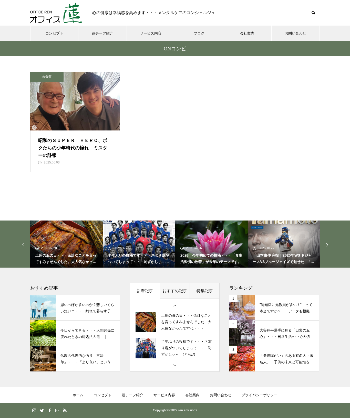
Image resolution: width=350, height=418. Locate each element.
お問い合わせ (295, 33)
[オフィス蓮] (56, 13)
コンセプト (54, 33)
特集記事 (205, 291)
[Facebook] (49, 410)
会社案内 (247, 33)
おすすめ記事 (174, 291)
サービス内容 (150, 33)
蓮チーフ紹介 (102, 33)
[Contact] (57, 410)
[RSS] (64, 410)
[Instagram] (34, 410)
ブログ (199, 33)
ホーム (78, 395)
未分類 (47, 77)
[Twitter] (41, 410)
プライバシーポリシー (259, 395)
